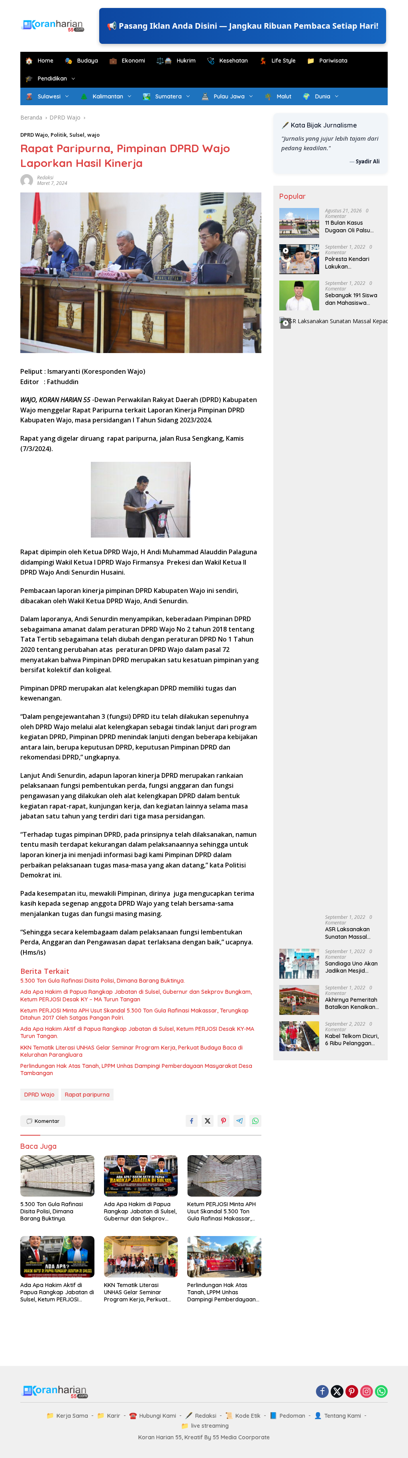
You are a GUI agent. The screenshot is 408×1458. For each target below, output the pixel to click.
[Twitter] (337, 1392)
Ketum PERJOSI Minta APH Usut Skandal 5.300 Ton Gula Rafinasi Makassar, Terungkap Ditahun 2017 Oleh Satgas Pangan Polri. (134, 1014)
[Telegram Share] (239, 1121)
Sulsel (76, 134)
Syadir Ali (368, 161)
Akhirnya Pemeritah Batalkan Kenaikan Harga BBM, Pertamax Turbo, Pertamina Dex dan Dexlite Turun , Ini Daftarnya (351, 1003)
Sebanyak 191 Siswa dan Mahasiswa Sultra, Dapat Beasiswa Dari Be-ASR (351, 299)
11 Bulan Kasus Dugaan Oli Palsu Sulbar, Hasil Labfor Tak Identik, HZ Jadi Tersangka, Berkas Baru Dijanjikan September (352, 226)
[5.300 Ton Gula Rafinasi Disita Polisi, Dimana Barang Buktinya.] (57, 1176)
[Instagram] (366, 1392)
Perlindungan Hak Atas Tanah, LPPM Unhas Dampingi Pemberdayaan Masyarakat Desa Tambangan (136, 1069)
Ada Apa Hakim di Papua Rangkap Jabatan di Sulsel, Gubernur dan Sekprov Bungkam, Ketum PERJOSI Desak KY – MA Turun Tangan (136, 995)
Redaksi (45, 177)
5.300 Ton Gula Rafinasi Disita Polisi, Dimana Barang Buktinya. (102, 980)
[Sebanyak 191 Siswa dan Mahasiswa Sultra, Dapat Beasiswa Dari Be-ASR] (299, 295)
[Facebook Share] (192, 1121)
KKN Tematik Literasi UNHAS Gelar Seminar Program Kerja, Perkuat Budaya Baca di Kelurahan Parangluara (131, 1051)
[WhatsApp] (381, 1392)
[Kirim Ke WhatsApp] (255, 1121)
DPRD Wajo (34, 134)
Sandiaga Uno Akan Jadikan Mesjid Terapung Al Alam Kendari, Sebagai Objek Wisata (351, 967)
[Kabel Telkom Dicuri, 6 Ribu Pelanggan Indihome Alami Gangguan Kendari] (299, 1036)
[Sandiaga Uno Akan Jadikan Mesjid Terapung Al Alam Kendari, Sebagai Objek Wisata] (299, 964)
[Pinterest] (351, 1392)
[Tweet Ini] (208, 1121)
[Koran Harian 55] (54, 25)
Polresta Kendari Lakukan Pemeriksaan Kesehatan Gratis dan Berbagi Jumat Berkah (351, 262)
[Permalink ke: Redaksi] (26, 180)
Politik (59, 134)
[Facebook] (322, 1392)
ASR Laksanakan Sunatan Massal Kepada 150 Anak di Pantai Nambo (351, 933)
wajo (93, 134)
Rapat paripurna (87, 1094)
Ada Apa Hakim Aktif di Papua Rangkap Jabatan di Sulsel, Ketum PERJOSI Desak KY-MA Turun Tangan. (137, 1032)
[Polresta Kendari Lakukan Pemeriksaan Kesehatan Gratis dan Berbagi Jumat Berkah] (299, 259)
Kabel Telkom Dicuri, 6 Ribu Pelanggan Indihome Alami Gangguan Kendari (352, 1039)
